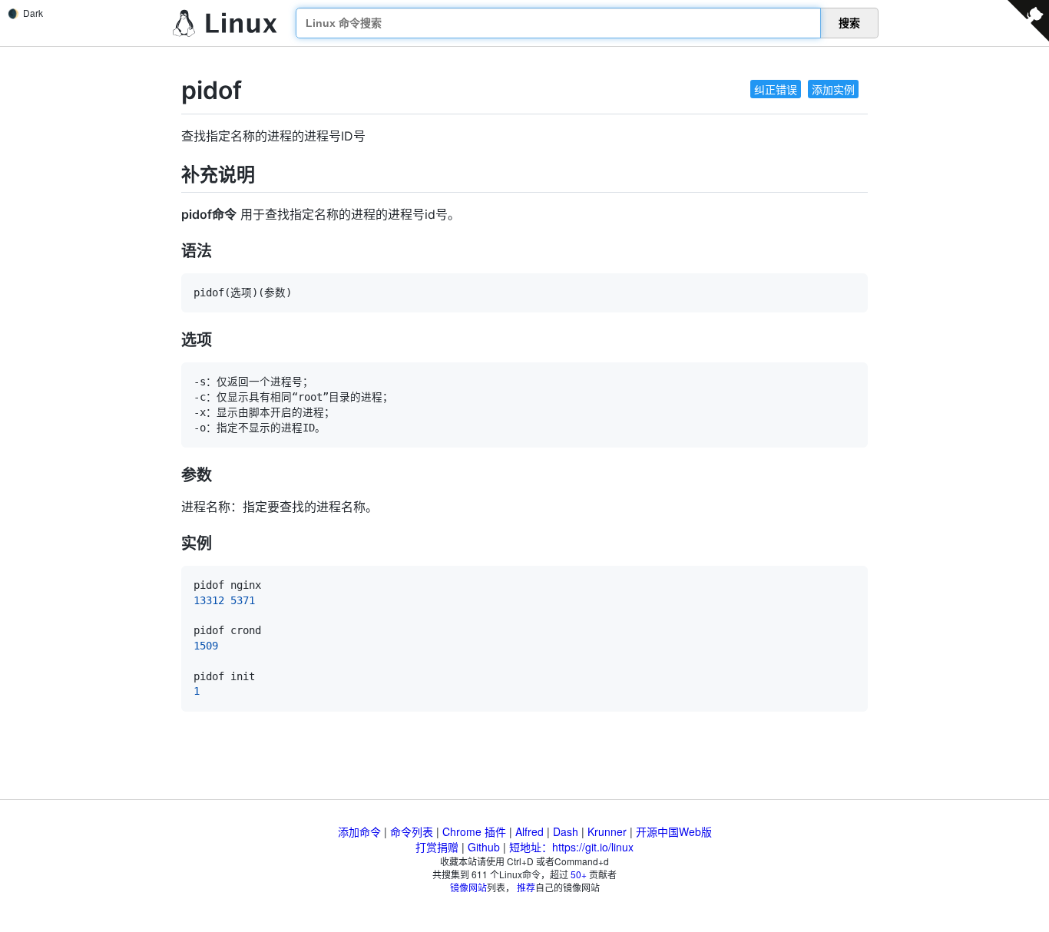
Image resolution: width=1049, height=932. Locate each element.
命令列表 (411, 831)
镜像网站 (468, 887)
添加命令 (359, 831)
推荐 (526, 887)
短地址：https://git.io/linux (571, 846)
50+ (579, 874)
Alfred (529, 831)
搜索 (849, 23)
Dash (565, 831)
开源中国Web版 (674, 831)
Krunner (607, 831)
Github (484, 846)
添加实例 (833, 89)
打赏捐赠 (436, 846)
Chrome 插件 (474, 831)
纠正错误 (775, 89)
